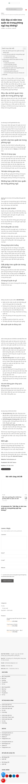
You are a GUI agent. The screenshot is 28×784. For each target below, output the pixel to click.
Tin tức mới (5, 608)
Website (3, 567)
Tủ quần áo (5, 682)
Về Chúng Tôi (5, 757)
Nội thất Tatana (11, 462)
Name (3, 553)
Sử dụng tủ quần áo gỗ (10, 69)
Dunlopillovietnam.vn (7, 733)
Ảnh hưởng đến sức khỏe (11, 64)
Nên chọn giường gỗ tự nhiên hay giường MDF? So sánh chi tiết (11, 497)
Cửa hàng (4, 712)
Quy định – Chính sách (6, 610)
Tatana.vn (4, 736)
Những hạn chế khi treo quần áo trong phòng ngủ (13, 60)
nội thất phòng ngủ (6, 469)
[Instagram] (10, 775)
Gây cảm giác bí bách (10, 62)
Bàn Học (4, 678)
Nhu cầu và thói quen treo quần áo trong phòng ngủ (13, 51)
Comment (3, 534)
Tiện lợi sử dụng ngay (10, 56)
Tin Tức (4, 710)
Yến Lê (3, 28)
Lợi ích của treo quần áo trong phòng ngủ (14, 54)
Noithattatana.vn (11, 459)
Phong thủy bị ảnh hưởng (11, 66)
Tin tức (14, 28)
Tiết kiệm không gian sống (11, 57)
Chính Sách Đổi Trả (6, 704)
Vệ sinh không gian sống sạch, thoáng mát (14, 72)
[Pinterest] (17, 775)
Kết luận (5, 74)
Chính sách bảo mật (7, 708)
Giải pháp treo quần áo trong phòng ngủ (13, 67)
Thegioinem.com (6, 738)
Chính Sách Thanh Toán (8, 706)
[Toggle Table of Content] (23, 48)
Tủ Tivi (3, 684)
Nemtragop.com (6, 734)
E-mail (3, 560)
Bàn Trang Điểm (6, 676)
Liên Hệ (4, 759)
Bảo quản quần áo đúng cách (12, 71)
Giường (4, 680)
